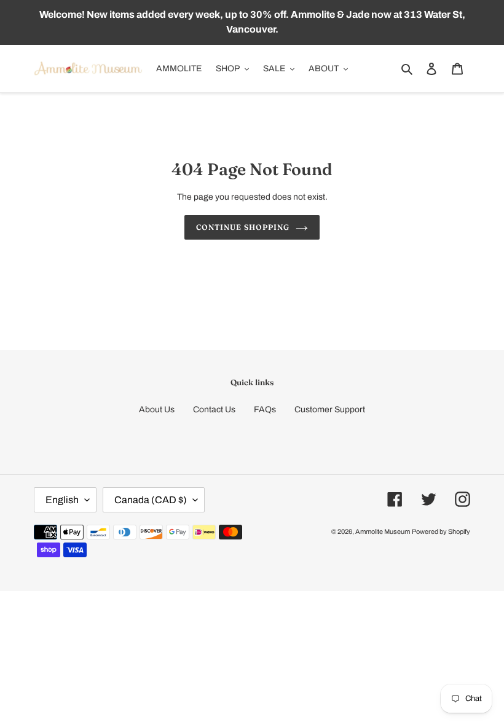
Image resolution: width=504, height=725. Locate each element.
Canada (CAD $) (150, 500)
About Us (157, 409)
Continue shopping (242, 227)
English (62, 500)
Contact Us (214, 409)
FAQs (265, 409)
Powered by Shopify (441, 531)
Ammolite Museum (382, 531)
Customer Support (329, 409)
